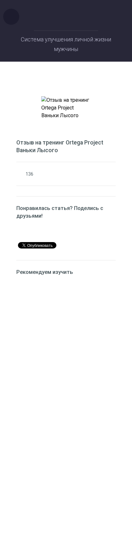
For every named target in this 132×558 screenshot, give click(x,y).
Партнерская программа (66, 515)
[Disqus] (66, 363)
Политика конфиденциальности (66, 507)
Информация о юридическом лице (66, 500)
